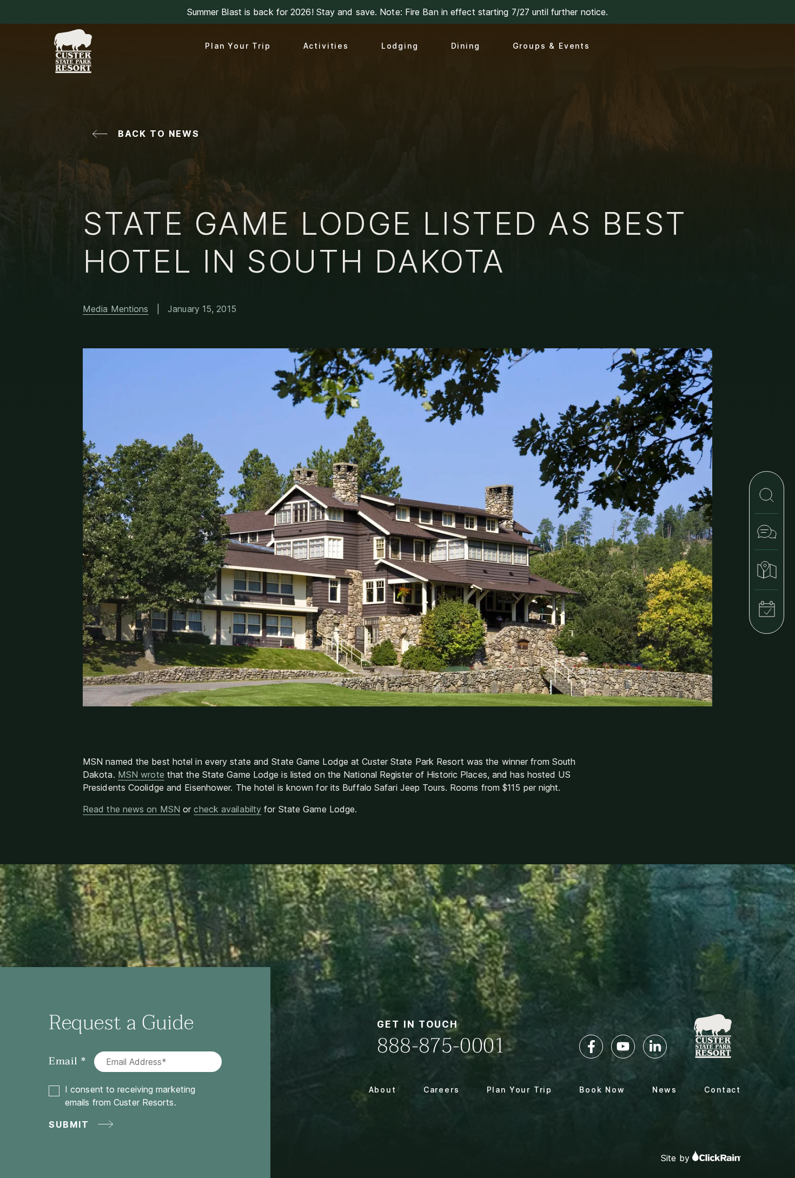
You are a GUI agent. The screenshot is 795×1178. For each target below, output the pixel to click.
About (382, 1089)
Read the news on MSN (131, 809)
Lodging (400, 45)
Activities (326, 45)
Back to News (159, 133)
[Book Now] (766, 609)
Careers (441, 1089)
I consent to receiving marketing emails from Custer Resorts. (130, 1096)
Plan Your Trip (237, 45)
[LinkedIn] (655, 1046)
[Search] (766, 495)
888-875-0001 (441, 1045)
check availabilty (227, 809)
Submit (69, 1124)
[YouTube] (623, 1046)
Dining (465, 45)
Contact (722, 1089)
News (664, 1089)
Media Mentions (115, 308)
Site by (676, 1158)
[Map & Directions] (766, 570)
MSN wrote (141, 774)
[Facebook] (591, 1046)
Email (63, 1061)
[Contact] (766, 532)
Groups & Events (551, 45)
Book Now (602, 1089)
